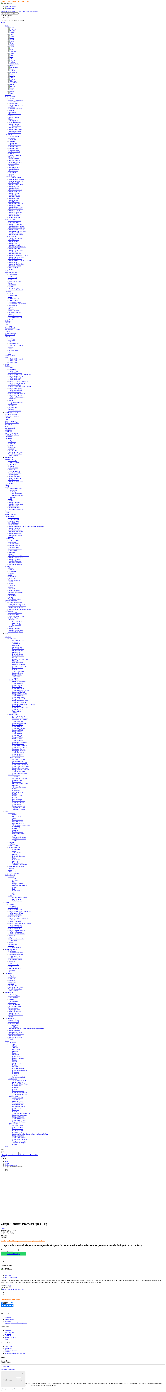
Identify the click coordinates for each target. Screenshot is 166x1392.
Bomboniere (8, 431)
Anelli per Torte (13, 102)
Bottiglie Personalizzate (12, 435)
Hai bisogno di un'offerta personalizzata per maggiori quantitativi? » (23, 1241)
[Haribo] (11, 53)
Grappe (10, 347)
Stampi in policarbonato (15, 504)
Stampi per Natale (13, 193)
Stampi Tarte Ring (14, 202)
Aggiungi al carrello (7, 1252)
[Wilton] (11, 91)
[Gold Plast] (12, 51)
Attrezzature (12, 140)
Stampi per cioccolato (15, 129)
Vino (9, 354)
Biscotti (10, 293)
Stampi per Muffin (14, 191)
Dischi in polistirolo (14, 152)
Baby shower (12, 571)
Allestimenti (12, 1042)
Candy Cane (12, 442)
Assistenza (8, 1330)
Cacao (10, 297)
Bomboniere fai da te (11, 949)
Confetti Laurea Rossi (15, 390)
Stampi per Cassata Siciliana (17, 247)
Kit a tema (8, 566)
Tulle (6, 419)
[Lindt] (10, 57)
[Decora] (11, 46)
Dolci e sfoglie (12, 305)
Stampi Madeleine (13, 186)
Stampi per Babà (13, 188)
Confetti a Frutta (13, 371)
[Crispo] (11, 45)
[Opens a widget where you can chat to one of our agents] (13, 1381)
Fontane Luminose (14, 580)
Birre (10, 342)
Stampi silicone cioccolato (16, 229)
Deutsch (14, 8)
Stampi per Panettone (14, 561)
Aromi (10, 276)
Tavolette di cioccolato (15, 317)
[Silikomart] (12, 81)
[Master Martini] (13, 64)
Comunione (12, 576)
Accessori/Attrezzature (15, 488)
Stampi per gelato (13, 480)
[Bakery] (11, 34)
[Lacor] (11, 55)
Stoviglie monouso (14, 507)
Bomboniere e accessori (12, 416)
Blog (6, 1146)
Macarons (11, 309)
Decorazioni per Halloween (16, 604)
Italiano (13, 6)
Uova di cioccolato (10, 333)
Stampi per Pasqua (14, 195)
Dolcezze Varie (13, 618)
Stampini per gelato (14, 205)
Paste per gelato (13, 474)
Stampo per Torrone (14, 214)
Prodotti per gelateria (14, 478)
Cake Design (8, 134)
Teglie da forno (13, 267)
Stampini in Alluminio (15, 259)
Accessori (11, 98)
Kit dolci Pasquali (13, 523)
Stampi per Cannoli (14, 245)
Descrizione (8, 1275)
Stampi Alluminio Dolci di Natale (18, 556)
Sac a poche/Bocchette (15, 162)
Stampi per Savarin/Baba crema (18, 255)
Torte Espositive (13, 455)
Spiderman (11, 594)
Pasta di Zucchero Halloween (17, 606)
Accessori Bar (12, 461)
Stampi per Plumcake (14, 253)
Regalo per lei (16, 625)
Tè (9, 352)
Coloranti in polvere (14, 145)
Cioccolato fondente (14, 302)
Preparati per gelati (14, 476)
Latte (10, 348)
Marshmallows (12, 450)
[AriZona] (11, 32)
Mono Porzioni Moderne (15, 181)
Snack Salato (8, 326)
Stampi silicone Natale (15, 563)
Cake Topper (12, 369)
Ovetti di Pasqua (13, 525)
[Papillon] (11, 70)
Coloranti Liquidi (13, 146)
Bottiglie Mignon (13, 343)
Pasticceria (8, 637)
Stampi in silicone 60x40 (15, 184)
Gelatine (11, 153)
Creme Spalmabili (10, 328)
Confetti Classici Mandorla (16, 383)
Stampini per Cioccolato (15, 203)
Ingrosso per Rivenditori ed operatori (16, 1323)
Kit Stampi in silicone (15, 178)
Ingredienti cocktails (14, 473)
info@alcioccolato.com (8, 1369)
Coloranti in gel (13, 143)
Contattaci (8, 1321)
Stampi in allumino (14, 124)
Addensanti (11, 138)
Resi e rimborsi (9, 1332)
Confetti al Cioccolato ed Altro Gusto (19, 374)
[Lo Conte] (12, 60)
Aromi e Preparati (13, 540)
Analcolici (11, 340)
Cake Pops (11, 141)
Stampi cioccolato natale (15, 557)
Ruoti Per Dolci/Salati (15, 238)
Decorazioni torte (13, 150)
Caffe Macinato (13, 362)
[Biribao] (11, 36)
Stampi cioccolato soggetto (16, 228)
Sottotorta (11, 165)
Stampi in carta (12, 127)
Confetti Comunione (14, 385)
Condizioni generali (11, 1350)
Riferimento (4, 1230)
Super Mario (12, 595)
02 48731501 (5, 1366)
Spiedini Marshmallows (15, 452)
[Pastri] (10, 74)
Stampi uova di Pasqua (15, 233)
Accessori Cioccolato (14, 221)
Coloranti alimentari (14, 545)
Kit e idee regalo (17, 621)
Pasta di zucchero (13, 159)
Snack (10, 314)
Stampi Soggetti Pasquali (16, 531)
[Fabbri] (11, 50)
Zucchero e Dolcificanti (15, 290)
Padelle (10, 115)
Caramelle (11, 443)
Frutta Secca (12, 285)
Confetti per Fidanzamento (16, 397)
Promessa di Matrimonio (15, 592)
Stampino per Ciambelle (15, 209)
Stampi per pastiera (14, 528)
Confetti (7, 366)
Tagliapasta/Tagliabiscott (15, 509)
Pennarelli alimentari (14, 160)
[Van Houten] (12, 86)
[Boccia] (11, 38)
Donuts (10, 400)
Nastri (6, 426)
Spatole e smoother (14, 167)
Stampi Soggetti (13, 200)
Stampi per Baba (13, 243)
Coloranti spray (13, 148)
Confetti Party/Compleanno (16, 393)
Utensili (10, 537)
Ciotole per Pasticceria (15, 108)
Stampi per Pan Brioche (15, 250)
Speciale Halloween (11, 601)
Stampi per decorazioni (15, 190)
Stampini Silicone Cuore (15, 207)
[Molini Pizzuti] (13, 67)
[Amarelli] (11, 27)
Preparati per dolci (14, 288)
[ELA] (10, 48)
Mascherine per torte (14, 114)
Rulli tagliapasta (13, 121)
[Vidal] (10, 89)
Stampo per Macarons (15, 212)
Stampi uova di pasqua (15, 533)
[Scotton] (11, 79)
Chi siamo (8, 1318)
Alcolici (10, 338)
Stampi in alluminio (10, 236)
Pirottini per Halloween (15, 607)
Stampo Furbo (12, 262)
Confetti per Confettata (15, 395)
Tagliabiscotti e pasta (14, 131)
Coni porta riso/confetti (12, 423)
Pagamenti (8, 1334)
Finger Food (12, 578)
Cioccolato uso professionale (17, 304)
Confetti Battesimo (14, 380)
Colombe (7, 331)
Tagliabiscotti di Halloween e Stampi (19, 609)
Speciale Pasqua (9, 516)
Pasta (6, 324)
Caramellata (8, 438)
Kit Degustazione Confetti (16, 402)
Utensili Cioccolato (10, 219)
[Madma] (11, 62)
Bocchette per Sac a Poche (16, 105)
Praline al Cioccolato (14, 312)
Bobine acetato (12, 103)
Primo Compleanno (14, 590)
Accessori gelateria (14, 462)
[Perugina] (11, 76)
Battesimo (11, 573)
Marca (3, 1285)
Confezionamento (13, 222)
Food (6, 811)
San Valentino (9, 611)
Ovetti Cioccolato (13, 310)
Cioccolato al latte (13, 298)
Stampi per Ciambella (15, 248)
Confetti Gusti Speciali (15, 388)
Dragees (10, 307)
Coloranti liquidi (17, 493)
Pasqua (10, 500)
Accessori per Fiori (14, 136)
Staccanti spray (16, 126)
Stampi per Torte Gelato (15, 481)
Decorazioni (12, 399)
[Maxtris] (11, 65)
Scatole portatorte (13, 164)
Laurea (10, 582)
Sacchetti (7, 418)
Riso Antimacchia (10, 428)
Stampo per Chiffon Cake (16, 264)
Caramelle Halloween (15, 602)
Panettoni (7, 323)
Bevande (7, 336)
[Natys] (11, 69)
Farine (10, 283)
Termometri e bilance (14, 133)
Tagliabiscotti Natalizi (15, 564)
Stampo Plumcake (13, 215)
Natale (10, 499)
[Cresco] (11, 43)
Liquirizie (11, 449)
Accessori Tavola (13, 518)
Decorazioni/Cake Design (16, 616)
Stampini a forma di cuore (16, 257)
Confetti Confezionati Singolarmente (19, 386)
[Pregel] (11, 77)
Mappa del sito (9, 1319)
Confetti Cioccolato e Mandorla (18, 381)
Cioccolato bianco (13, 300)
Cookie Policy (9, 1348)
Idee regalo (11, 552)
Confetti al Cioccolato (15, 373)
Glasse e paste (12, 550)
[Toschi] (11, 84)
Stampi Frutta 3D (13, 183)
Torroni (10, 319)
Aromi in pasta (12, 278)
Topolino (11, 597)
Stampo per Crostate (14, 210)
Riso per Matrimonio (14, 411)
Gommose (11, 445)
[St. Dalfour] (12, 83)
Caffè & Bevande (10, 875)
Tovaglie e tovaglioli (14, 599)
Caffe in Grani (12, 361)
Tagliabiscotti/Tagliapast (15, 632)
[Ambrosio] (12, 29)
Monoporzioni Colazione (12, 329)
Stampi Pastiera (13, 241)
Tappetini (11, 174)
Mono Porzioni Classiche (16, 179)
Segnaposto (8, 430)
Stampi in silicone (10, 176)
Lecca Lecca (12, 447)
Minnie (10, 583)
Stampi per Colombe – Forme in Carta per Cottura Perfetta (26, 526)
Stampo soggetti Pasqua (15, 234)
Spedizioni (8, 1335)
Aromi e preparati (13, 519)
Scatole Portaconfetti (11, 414)
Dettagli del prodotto (11, 1277)
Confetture (8, 321)
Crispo (3, 1228)
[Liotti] (10, 58)
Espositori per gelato (14, 471)
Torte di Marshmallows (15, 454)
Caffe (6, 357)
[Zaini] (10, 93)
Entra (6, 1339)
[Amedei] (11, 31)
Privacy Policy (9, 1346)
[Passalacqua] (12, 72)
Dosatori (11, 110)
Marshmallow (12, 407)
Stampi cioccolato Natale (16, 224)
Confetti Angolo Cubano (15, 376)
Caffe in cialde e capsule (15, 359)
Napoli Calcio (12, 585)
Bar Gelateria (9, 459)
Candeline (11, 107)
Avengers (11, 569)
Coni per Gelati (13, 468)
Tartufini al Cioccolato (15, 316)
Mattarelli (11, 157)
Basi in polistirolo (13, 544)
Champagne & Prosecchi (16, 345)
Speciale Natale (9, 538)
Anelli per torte (13, 464)
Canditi (10, 279)
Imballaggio (12, 112)
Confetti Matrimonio (14, 392)
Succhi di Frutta (13, 350)
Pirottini (10, 119)
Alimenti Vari (12, 274)
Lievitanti (11, 286)
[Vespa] (11, 88)
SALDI (7, 487)
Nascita (10, 587)
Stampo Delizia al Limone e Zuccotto (19, 260)
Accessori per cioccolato (15, 100)
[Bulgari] (11, 39)
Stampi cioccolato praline (16, 226)
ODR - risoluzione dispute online (15, 1353)
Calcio (10, 575)
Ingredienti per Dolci (11, 272)
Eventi (7, 1041)
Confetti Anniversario (15, 378)
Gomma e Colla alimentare (16, 155)
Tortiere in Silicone (14, 217)
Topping (11, 483)
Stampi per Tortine (14, 197)
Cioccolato (8, 291)
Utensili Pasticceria (10, 96)
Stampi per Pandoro (14, 252)
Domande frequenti (10, 1337)
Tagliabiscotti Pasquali (15, 535)
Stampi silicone (13, 171)
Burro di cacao (12, 295)
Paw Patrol (11, 588)
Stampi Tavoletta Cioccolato (17, 231)
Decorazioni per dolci (15, 281)
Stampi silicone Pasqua (15, 530)
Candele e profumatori (11, 433)
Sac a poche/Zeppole (14, 122)
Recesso (7, 1351)
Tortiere (10, 269)
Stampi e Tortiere (13, 169)
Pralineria (11, 409)
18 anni (10, 568)
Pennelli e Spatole (13, 117)
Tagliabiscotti (12, 172)
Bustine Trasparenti (10, 421)
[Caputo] (11, 41)
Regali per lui (16, 623)
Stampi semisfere (13, 198)
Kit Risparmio (12, 404)
